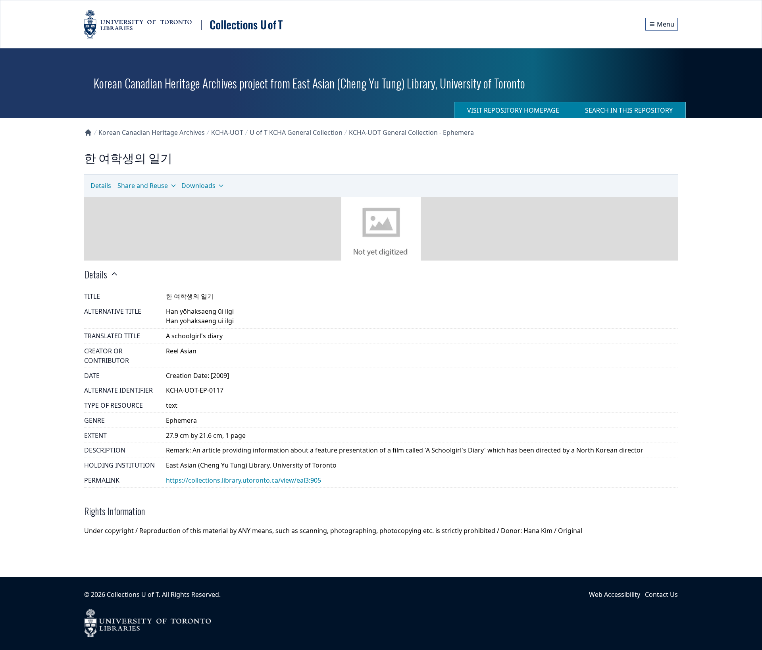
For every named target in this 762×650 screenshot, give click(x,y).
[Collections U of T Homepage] (88, 132)
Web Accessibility (614, 594)
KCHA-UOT (227, 132)
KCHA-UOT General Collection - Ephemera (411, 132)
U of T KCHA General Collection (296, 132)
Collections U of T (133, 594)
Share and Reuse (142, 185)
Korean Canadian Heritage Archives (151, 132)
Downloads (198, 185)
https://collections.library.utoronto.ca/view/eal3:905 (243, 480)
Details (100, 185)
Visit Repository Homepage (513, 110)
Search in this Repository (629, 110)
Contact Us (661, 594)
